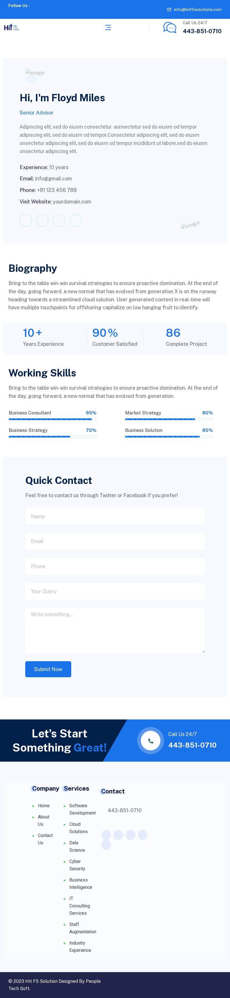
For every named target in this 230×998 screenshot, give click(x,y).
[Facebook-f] (12, 13)
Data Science (76, 846)
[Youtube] (36, 13)
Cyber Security (76, 865)
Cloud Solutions (76, 828)
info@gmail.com (53, 178)
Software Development (76, 809)
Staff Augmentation (76, 928)
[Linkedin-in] (28, 13)
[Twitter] (20, 13)
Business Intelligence (76, 883)
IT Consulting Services (76, 906)
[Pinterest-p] (143, 835)
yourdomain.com (72, 202)
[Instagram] (76, 220)
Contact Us (35, 841)
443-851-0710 (202, 31)
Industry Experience (76, 946)
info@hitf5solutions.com (198, 9)
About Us (35, 822)
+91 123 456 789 (57, 190)
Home (35, 807)
